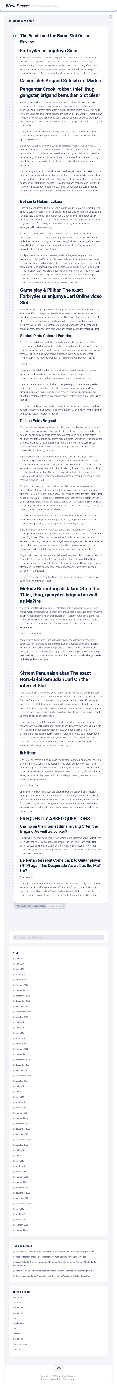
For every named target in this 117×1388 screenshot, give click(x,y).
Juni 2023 (19, 1156)
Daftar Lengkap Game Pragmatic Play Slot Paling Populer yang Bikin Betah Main (53, 1276)
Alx (74, 1379)
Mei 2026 (19, 969)
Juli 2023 (19, 1150)
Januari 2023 (21, 1182)
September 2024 (23, 1076)
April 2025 (20, 1038)
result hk (17, 1302)
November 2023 (22, 1129)
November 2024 (22, 1065)
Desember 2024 (22, 1060)
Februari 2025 (21, 1049)
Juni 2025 (19, 1028)
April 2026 (20, 974)
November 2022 (22, 1193)
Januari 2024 (21, 1118)
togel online (18, 1323)
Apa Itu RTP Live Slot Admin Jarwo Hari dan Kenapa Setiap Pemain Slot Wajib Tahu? (54, 1251)
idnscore (17, 1334)
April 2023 (20, 1166)
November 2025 (22, 1001)
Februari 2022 (21, 1225)
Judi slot (17, 1349)
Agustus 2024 (21, 1081)
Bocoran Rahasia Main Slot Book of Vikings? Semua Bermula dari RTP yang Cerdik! (54, 1271)
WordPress (57, 1379)
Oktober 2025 (21, 1006)
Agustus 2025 (21, 1017)
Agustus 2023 (21, 1145)
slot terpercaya (20, 1344)
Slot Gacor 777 (54, 906)
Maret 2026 (20, 980)
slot (15, 1318)
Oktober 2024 (21, 1070)
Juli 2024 (19, 1086)
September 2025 (23, 1012)
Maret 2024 (20, 1107)
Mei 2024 (19, 1097)
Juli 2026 (19, 958)
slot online (18, 1339)
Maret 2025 (20, 1044)
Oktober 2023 (21, 1134)
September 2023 (23, 1139)
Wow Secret (18, 6)
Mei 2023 (19, 1161)
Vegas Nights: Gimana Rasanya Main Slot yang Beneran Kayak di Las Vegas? (51, 1257)
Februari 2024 (21, 1113)
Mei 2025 (19, 1033)
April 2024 (20, 1102)
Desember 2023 (22, 1124)
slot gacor (18, 1297)
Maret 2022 (20, 1219)
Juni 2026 (19, 964)
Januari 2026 (21, 990)
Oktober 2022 (21, 1198)
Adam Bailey (40, 906)
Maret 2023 (20, 1171)
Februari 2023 (21, 1177)
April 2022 (20, 1214)
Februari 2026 (21, 985)
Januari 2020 (21, 1230)
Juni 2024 (19, 1092)
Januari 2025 (21, 1054)
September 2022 (23, 1203)
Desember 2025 (22, 996)
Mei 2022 (19, 1209)
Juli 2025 (19, 1022)
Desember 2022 (22, 1187)
